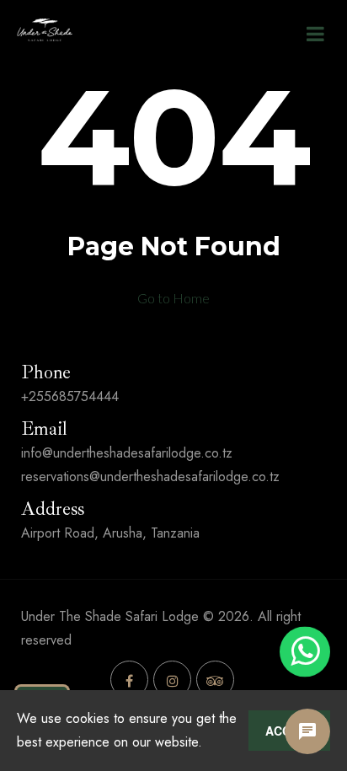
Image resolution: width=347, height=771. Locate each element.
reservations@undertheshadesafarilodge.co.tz (150, 476)
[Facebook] (129, 680)
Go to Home (173, 298)
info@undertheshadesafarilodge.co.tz (126, 453)
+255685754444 (70, 396)
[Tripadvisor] (215, 680)
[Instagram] (172, 680)
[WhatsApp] (305, 651)
